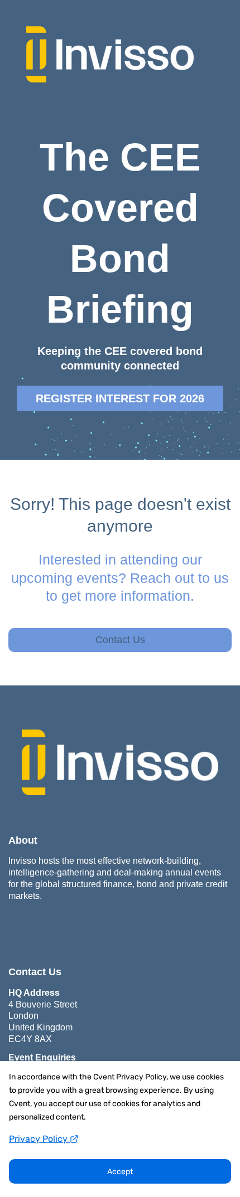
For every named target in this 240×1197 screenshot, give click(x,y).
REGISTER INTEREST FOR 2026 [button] (120, 398)
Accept (120, 1171)
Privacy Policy (39, 1138)
